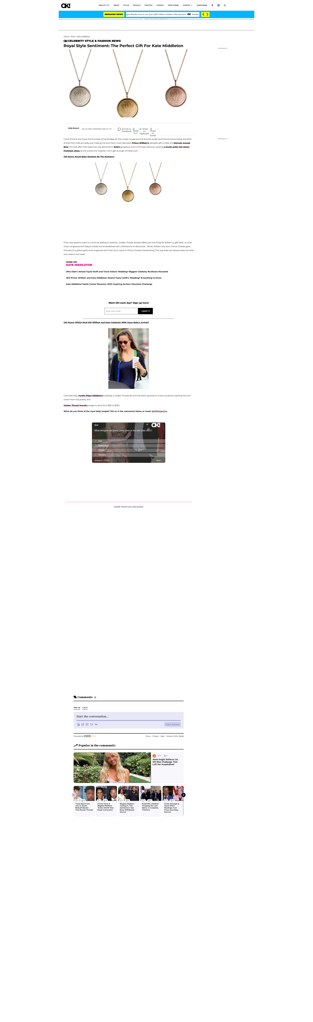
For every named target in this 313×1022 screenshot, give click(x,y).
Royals (136, 5)
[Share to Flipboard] (144, 129)
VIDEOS (160, 5)
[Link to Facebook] (212, 5)
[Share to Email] (153, 129)
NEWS (116, 5)
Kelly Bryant (73, 128)
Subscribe (202, 5)
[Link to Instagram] (218, 5)
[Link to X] (225, 5)
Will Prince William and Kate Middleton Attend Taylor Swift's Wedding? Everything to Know (113, 278)
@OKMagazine (159, 411)
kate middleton (83, 36)
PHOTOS (148, 5)
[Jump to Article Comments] (119, 129)
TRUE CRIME (173, 5)
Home (66, 36)
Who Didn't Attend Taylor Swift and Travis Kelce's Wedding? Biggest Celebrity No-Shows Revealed (117, 271)
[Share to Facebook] (127, 129)
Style (126, 5)
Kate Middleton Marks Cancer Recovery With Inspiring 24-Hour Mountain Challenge (109, 284)
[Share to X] (135, 129)
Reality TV (104, 5)
